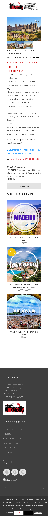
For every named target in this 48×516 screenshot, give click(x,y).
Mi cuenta (7, 434)
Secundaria (21, 167)
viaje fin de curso (30, 173)
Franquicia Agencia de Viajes (14, 429)
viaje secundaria (19, 176)
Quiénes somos (9, 452)
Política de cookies (10, 443)
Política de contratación (12, 438)
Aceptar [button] (18, 513)
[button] (37, 21)
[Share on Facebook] (16, 179)
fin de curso (21, 170)
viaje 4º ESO (31, 170)
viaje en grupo (18, 173)
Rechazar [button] (28, 513)
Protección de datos (11, 447)
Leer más (38, 513)
